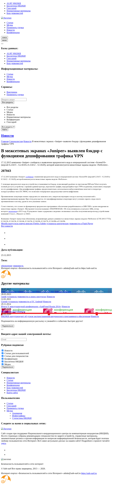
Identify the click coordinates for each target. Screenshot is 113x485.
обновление (6, 266)
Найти (4, 130)
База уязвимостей (15, 13)
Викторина (12, 92)
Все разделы (7, 102)
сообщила (29, 177)
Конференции (13, 32)
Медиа (10, 25)
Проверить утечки (15, 27)
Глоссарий (11, 8)
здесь (3, 443)
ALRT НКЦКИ (14, 3)
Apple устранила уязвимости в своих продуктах (23, 296)
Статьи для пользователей (16, 353)
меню (4, 40)
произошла (13, 211)
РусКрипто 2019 (9, 311)
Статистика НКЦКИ (22, 418)
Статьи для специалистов (16, 356)
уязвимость (18, 266)
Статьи (10, 22)
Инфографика (18, 416)
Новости (11, 30)
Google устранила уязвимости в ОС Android (21, 301)
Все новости (7, 226)
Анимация (17, 413)
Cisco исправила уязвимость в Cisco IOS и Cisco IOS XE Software (31, 292)
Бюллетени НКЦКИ (16, 6)
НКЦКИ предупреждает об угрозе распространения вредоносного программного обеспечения (45, 316)
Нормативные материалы (19, 11)
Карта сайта (12, 392)
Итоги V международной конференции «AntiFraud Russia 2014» (31, 306)
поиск (4, 37)
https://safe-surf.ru (89, 473)
